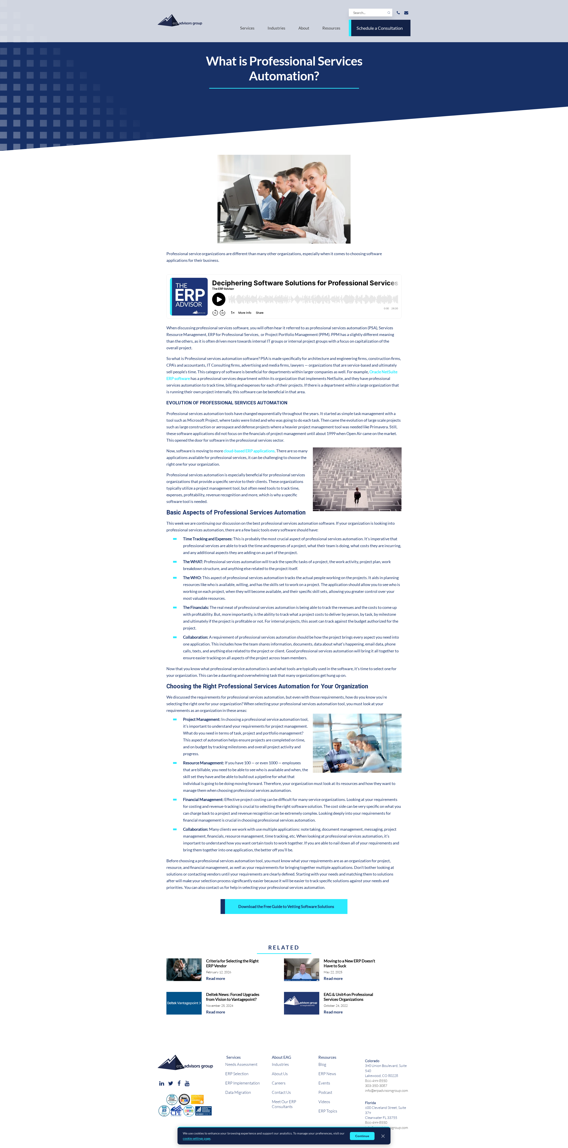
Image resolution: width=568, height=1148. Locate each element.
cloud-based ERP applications (249, 450)
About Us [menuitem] (280, 1073)
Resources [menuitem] (331, 28)
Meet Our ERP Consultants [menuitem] (284, 1104)
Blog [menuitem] (322, 1064)
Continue (362, 1136)
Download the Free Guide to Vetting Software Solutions (286, 906)
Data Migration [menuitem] (238, 1092)
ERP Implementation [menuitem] (242, 1082)
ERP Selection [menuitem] (236, 1073)
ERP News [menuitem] (327, 1073)
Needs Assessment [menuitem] (241, 1064)
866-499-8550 (376, 1080)
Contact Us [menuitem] (281, 1092)
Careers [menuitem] (279, 1082)
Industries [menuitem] (276, 28)
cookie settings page (196, 1138)
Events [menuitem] (324, 1082)
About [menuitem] (303, 28)
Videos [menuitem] (324, 1101)
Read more (215, 978)
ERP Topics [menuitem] (327, 1110)
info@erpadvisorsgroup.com (386, 1090)
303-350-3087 (376, 1085)
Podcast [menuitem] (325, 1092)
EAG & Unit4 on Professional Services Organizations (348, 997)
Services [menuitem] (247, 28)
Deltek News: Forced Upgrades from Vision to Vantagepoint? (232, 997)
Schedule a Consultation (380, 28)
